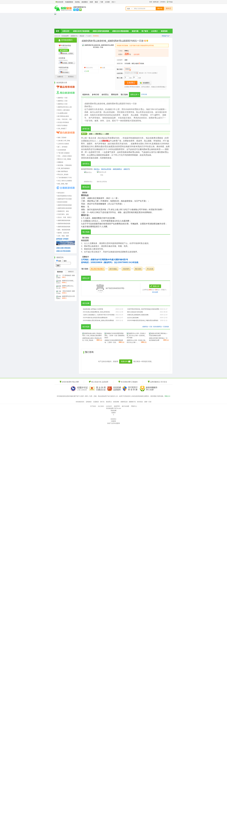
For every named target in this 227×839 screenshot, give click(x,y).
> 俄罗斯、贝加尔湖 (62, 233)
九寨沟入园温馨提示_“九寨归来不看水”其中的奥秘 (98, 315)
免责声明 (117, 406)
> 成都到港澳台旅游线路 (64, 208)
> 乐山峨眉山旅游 (61, 113)
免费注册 (156, 2)
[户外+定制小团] (65, 244)
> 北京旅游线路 (61, 150)
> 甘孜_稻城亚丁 (61, 128)
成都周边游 (124, 402)
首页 (57, 31)
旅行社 (102, 402)
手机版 (170, 2)
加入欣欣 (101, 406)
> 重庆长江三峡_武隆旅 (63, 159)
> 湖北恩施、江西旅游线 (64, 165)
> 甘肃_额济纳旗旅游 (63, 168)
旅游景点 (109, 402)
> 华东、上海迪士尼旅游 (64, 156)
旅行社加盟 (125, 406)
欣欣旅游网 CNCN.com (113, 408)
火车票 (107, 2)
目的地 (77, 2)
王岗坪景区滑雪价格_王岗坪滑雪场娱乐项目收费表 (143, 309)
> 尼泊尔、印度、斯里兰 (64, 217)
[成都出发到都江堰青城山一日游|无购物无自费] (159, 335)
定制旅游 (89, 402)
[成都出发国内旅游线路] (65, 134)
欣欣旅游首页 (80, 402)
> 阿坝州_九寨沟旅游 (63, 110)
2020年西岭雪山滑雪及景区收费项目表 (95, 317)
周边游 (82, 36)
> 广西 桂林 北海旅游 (63, 153)
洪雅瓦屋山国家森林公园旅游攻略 (137, 315)
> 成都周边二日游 (61, 101)
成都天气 (126, 169)
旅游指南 (164, 31)
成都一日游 (147, 402)
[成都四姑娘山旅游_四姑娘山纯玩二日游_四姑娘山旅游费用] (92, 335)
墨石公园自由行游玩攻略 (135, 312)
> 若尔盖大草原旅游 (62, 122)
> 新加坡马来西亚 (61, 202)
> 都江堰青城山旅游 (62, 116)
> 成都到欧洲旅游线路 (63, 223)
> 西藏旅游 (59, 162)
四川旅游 (65, 72)
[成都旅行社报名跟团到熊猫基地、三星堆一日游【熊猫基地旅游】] (114, 337)
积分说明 (155, 292)
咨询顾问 (144, 83)
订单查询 (162, 2)
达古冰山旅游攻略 (133, 317)
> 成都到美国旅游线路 (63, 226)
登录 (150, 2)
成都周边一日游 (147, 326)
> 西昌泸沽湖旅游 (61, 125)
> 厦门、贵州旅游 (61, 147)
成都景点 (119, 169)
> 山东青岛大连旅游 (62, 144)
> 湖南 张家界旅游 (62, 171)
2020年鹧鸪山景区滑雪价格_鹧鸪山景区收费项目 (98, 320)
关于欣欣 (93, 406)
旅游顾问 (85, 2)
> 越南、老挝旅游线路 (63, 230)
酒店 (96, 2)
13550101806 (63, 70)
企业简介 (154, 31)
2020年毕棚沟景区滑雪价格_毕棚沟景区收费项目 (142, 320)
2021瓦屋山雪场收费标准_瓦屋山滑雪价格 (96, 312)
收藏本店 (60, 76)
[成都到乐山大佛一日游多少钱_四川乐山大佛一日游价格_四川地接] (137, 337)
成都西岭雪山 (88, 181)
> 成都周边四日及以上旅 (64, 107)
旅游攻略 (116, 402)
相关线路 (85, 327)
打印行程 (144, 94)
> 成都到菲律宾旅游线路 (64, 205)
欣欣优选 (140, 402)
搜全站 (159, 8)
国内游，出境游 (68, 53)
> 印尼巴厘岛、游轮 (62, 214)
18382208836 (63, 48)
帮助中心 (134, 406)
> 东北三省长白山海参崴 (64, 180)
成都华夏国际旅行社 (79, 7)
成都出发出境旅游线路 (120, 31)
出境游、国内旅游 (66, 63)
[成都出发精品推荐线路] (65, 88)
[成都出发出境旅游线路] (65, 189)
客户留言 (145, 31)
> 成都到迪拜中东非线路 (64, 199)
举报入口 (167, 396)
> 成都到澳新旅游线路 (63, 220)
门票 (101, 2)
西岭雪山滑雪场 (106, 169)
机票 (91, 2)
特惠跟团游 (69, 2)
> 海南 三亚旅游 (61, 137)
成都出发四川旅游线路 (81, 31)
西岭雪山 (99, 134)
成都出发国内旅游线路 (101, 31)
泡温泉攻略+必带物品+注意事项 (93, 309)
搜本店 (168, 8)
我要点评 (156, 286)
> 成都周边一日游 (61, 98)
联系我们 (71, 76)
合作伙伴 (109, 406)
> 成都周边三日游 (61, 104)
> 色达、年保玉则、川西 (64, 119)
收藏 (103, 67)
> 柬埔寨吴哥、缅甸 (62, 211)
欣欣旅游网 (65, 36)
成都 (125, 60)
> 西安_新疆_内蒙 (62, 184)
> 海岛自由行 (60, 193)
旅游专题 (135, 31)
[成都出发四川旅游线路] (65, 94)
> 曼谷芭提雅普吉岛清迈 (64, 196)
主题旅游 (96, 402)
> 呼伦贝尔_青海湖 (62, 174)
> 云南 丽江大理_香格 (63, 140)
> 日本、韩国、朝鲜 (62, 236)
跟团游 (127, 69)
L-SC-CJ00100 (82, 390)
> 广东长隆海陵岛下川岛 (64, 177)
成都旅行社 (74, 36)
